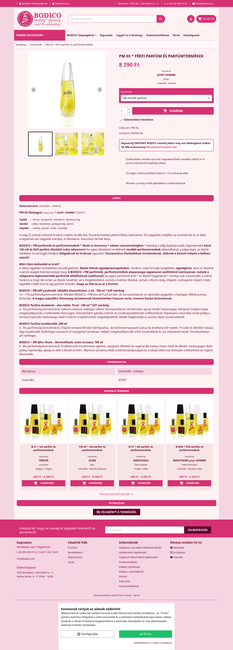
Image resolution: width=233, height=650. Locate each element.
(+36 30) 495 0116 (27, 552)
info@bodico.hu (26, 558)
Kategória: (125, 133)
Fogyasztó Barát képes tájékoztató (138, 557)
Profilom (72, 547)
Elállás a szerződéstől (131, 571)
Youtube (178, 557)
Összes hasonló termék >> (116, 494)
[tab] (63, 126)
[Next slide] (100, 89)
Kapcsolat (124, 581)
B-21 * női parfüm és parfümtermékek (43, 448)
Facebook (178, 547)
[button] (40, 144)
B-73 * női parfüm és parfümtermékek (141, 448)
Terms (136, 595)
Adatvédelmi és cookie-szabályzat (153, 642)
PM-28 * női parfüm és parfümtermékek (92, 448)
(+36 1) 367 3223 (48, 552)
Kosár (71, 562)
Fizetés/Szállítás (128, 562)
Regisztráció (75, 557)
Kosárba (173, 111)
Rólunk (123, 576)
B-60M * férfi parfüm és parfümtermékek (189, 448)
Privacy (128, 595)
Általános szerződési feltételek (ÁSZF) (140, 547)
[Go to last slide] (33, 89)
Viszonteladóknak (129, 586)
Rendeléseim (75, 552)
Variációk (43, 483)
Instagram (179, 552)
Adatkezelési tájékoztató (133, 552)
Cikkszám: (124, 127)
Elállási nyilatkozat (129, 566)
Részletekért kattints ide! (162, 147)
